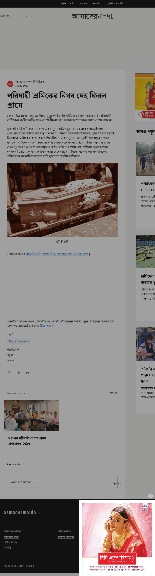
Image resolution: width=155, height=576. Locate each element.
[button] (150, 496)
